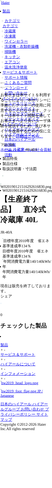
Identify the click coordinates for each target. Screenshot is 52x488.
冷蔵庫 (19, 149)
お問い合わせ (33, 409)
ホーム (6, 149)
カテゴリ (12, 21)
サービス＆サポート (17, 354)
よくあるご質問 (18, 83)
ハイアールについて (17, 364)
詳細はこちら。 (29, 136)
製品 (4, 345)
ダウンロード (16, 88)
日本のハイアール (19, 139)
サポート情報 (16, 77)
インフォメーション (17, 374)
